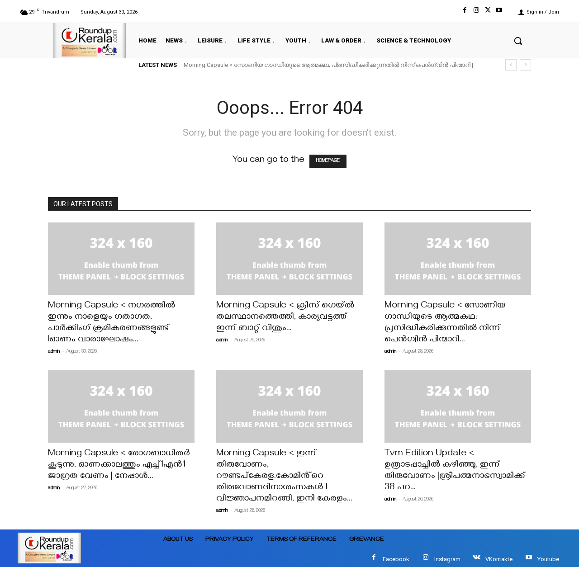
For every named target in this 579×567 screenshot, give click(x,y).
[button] (518, 41)
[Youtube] (499, 12)
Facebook (396, 559)
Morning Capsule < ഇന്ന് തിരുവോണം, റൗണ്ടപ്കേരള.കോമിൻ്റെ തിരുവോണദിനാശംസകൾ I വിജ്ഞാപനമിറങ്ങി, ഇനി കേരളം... (284, 477)
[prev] (511, 65)
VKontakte (499, 559)
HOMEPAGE (328, 161)
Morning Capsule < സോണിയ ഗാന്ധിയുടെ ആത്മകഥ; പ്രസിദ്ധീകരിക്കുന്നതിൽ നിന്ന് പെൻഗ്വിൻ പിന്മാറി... (445, 323)
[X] (488, 12)
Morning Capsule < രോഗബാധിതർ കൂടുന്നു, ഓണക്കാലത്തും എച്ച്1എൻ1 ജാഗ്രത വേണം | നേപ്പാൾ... (119, 465)
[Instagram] (476, 12)
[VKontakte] (476, 559)
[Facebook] (464, 12)
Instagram (447, 559)
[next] (525, 65)
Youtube (548, 559)
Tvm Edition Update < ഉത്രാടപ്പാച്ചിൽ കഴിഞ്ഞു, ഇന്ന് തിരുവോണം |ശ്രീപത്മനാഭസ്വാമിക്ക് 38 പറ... (454, 471)
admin (54, 352)
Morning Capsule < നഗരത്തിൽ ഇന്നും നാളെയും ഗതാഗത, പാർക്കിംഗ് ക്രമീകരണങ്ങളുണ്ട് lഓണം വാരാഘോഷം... (111, 323)
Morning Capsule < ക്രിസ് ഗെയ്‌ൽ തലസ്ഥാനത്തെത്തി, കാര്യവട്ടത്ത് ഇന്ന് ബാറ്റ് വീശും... (285, 318)
